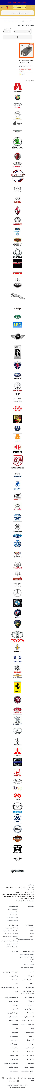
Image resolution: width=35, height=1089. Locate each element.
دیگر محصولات (14, 1036)
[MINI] (17, 336)
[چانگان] (17, 428)
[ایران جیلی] (17, 176)
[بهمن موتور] (17, 397)
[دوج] (17, 462)
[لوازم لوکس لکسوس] (17, 730)
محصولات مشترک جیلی (12, 920)
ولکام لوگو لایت (13, 925)
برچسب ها (31, 1005)
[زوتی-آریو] (17, 496)
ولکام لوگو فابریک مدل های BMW (9, 941)
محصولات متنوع (13, 1017)
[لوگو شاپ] (17, 788)
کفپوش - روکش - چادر (27, 951)
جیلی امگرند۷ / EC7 (13, 909)
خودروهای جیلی (13, 906)
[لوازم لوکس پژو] (17, 720)
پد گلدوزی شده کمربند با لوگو (9, 988)
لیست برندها (30, 80)
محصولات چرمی (29, 1009)
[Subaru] (17, 376)
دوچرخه (32, 1044)
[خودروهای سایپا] (17, 438)
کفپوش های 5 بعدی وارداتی (27, 954)
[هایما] (17, 859)
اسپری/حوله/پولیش (28, 1017)
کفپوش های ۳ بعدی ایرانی (27, 967)
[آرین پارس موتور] (17, 87)
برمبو (16, 991)
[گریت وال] (17, 565)
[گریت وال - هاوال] (17, 575)
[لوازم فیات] (17, 699)
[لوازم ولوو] (17, 762)
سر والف (15, 1005)
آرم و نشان (15, 1025)
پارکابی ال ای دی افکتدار (12, 947)
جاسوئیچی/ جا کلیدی (28, 980)
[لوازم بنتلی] (17, 584)
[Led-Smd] (17, 325)
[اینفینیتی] (17, 189)
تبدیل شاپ (31, 976)
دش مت (15, 984)
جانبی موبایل (14, 1040)
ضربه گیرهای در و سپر (28, 1021)
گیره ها (31, 984)
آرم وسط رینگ (30, 988)
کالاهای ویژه (30, 1040)
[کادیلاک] (17, 554)
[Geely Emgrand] (17, 242)
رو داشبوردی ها (13, 976)
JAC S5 (32, 931)
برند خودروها (30, 1052)
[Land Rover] (17, 317)
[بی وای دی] (17, 408)
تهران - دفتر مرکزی (21, 892)
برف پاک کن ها (14, 980)
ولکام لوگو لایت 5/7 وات (12, 928)
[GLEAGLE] (17, 252)
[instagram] (3, 1078)
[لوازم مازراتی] (17, 741)
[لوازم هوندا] (17, 772)
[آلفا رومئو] (17, 97)
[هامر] (17, 849)
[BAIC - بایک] (17, 199)
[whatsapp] (10, 1078)
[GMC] (17, 263)
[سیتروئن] (17, 507)
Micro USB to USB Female (10, 21)
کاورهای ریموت (13, 1001)
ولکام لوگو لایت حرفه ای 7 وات (10, 931)
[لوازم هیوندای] (17, 781)
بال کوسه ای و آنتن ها (27, 1025)
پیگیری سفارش (13, 1067)
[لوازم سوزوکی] (17, 668)
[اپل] (17, 123)
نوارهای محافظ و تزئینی (11, 997)
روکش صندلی (30, 962)
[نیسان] (17, 829)
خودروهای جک (29, 925)
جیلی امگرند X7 (14, 915)
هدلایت (31, 972)
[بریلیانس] (17, 386)
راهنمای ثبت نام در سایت (11, 1063)
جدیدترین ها (14, 1048)
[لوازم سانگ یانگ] (17, 658)
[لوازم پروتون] (17, 624)
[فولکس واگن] (17, 543)
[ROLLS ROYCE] (17, 352)
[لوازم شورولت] (17, 676)
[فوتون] (17, 527)
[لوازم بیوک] (17, 613)
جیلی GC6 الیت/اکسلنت (12, 918)
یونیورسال (15, 1032)
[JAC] (17, 283)
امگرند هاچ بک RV (13, 912)
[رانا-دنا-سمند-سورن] (17, 485)
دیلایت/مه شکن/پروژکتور (10, 972)
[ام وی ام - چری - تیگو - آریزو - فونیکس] (17, 164)
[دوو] (17, 475)
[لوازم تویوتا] (17, 636)
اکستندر (15, 1009)
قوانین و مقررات (13, 1056)
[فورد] (17, 535)
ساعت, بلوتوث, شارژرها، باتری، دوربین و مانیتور (27, 992)
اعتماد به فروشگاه (28, 1056)
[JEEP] (17, 308)
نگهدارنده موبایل (29, 1032)
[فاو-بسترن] (17, 517)
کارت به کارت (30, 1060)
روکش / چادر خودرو (29, 964)
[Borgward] (17, 210)
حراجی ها (31, 1036)
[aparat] (7, 1078)
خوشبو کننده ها (13, 1021)
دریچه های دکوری (29, 997)
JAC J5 (32, 928)
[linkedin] (17, 1081)
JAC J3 (32, 936)
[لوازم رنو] (17, 648)
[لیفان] (17, 796)
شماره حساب (14, 1060)
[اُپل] (17, 115)
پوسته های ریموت (12, 1013)
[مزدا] (17, 807)
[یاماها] (17, 871)
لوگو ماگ (31, 1001)
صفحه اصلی (29, 21)
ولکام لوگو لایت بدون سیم (11, 934)
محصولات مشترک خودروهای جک (26, 939)
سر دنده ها (30, 1013)
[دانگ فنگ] (17, 448)
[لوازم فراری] (17, 686)
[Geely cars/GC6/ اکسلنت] (17, 231)
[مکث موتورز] (17, 818)
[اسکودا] (17, 143)
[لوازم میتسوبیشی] (17, 752)
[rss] (10, 1081)
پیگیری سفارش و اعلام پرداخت (27, 1072)
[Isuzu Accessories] (17, 273)
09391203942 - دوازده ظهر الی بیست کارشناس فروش (20, 889)
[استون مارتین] (17, 131)
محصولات (31, 906)
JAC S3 (32, 934)
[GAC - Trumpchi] (17, 221)
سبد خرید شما (14, 1071)
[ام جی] (17, 156)
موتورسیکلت (14, 1044)
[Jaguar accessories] (17, 296)
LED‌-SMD (15, 951)
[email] (14, 1081)
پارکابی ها (31, 1028)
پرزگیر (16, 1028)
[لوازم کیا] (17, 710)
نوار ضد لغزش (30, 1048)
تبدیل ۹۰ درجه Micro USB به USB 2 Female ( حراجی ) (26, 61)
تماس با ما (31, 1063)
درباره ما (15, 1052)
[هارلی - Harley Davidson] (17, 839)
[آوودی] (17, 106)
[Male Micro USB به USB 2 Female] (26, 50)
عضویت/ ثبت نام (29, 1067)
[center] (32, 13)
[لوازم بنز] (17, 593)
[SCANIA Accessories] (17, 365)
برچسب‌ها (21, 21)
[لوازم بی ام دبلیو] (17, 603)
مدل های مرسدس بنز (12, 944)
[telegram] (25, 1078)
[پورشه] (17, 419)
